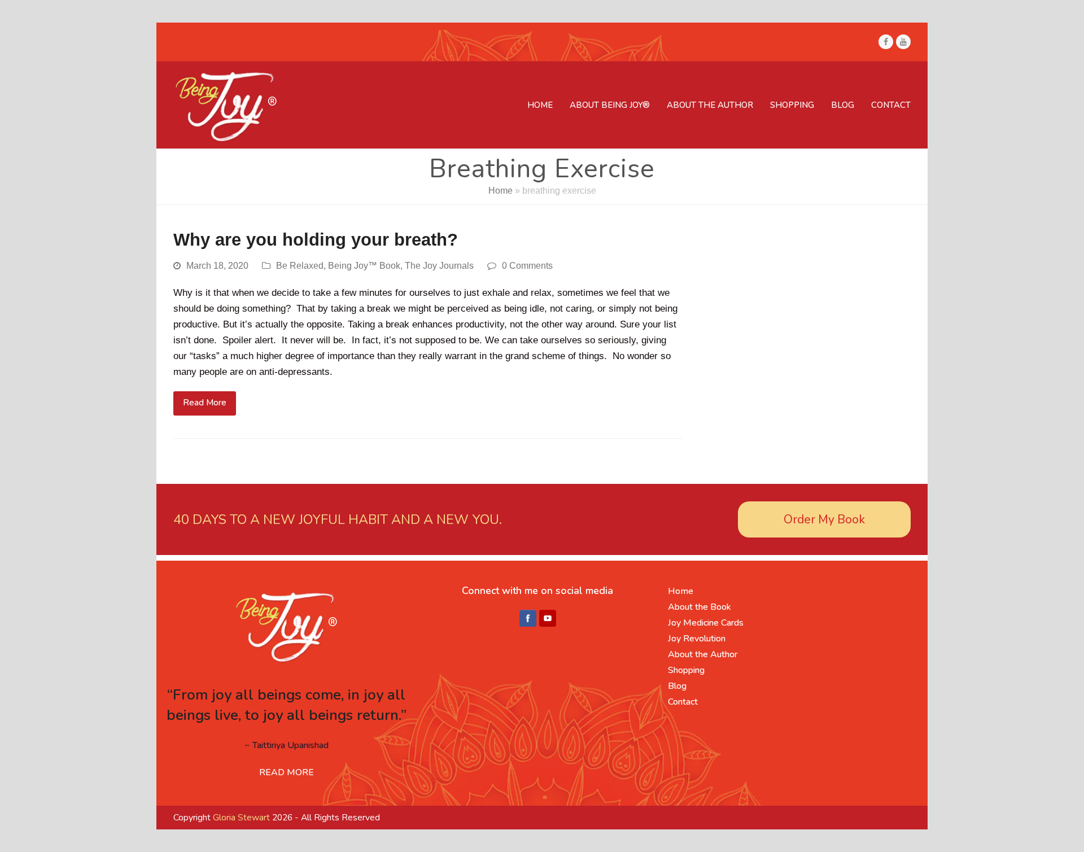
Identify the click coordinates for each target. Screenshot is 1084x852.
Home (500, 190)
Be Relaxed (300, 265)
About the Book (699, 607)
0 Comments (527, 265)
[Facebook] (527, 619)
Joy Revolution (696, 638)
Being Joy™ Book (364, 265)
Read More (204, 402)
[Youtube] (547, 619)
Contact (683, 702)
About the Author (702, 654)
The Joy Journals (439, 265)
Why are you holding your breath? (315, 240)
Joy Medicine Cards (706, 623)
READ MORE (286, 772)
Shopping (686, 670)
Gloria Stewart (241, 817)
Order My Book (824, 519)
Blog (677, 686)
